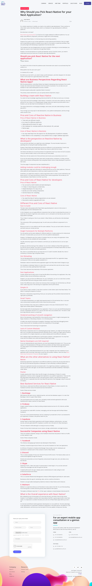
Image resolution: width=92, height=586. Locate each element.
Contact (87, 3)
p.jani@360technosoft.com (60, 548)
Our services (12, 571)
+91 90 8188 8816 (58, 534)
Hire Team (57, 3)
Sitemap (23, 571)
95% (39, 491)
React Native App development (28, 34)
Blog (80, 3)
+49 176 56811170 (58, 546)
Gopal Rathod (27, 19)
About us (11, 569)
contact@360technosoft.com (60, 539)
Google (80, 573)
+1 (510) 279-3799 (74, 534)
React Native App (24, 8)
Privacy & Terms (24, 569)
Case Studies (73, 3)
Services (50, 3)
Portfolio (65, 3)
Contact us (11, 576)
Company (43, 3)
